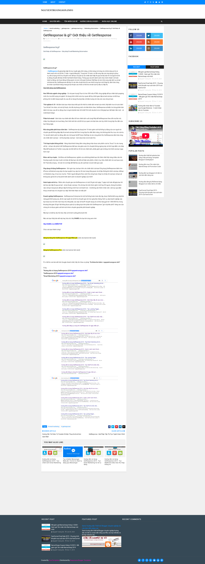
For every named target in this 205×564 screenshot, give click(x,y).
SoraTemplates (54, 560)
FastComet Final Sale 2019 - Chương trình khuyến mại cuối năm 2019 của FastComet (150, 85)
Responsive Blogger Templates (80, 560)
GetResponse (53, 71)
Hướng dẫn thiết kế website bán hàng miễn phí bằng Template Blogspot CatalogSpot (149, 157)
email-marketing (54, 28)
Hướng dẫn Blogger (89, 21)
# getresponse (65, 426)
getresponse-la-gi (76, 28)
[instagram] (150, 2)
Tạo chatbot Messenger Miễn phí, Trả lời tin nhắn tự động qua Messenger (72, 461)
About (53, 2)
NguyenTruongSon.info (57, 10)
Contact (62, 2)
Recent (136, 67)
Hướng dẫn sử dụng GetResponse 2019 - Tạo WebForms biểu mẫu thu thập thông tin (114, 461)
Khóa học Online (109, 21)
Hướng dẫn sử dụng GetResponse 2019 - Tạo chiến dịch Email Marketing (51, 461)
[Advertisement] (84, 493)
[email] (156, 2)
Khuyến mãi (55, 21)
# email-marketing (53, 426)
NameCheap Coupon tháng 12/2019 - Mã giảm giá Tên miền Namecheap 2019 (150, 97)
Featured (154, 67)
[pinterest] (162, 2)
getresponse (65, 28)
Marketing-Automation (91, 28)
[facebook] (148, 2)
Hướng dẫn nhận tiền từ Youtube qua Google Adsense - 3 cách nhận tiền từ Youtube (149, 108)
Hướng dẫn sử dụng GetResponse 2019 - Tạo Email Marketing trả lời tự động (92, 461)
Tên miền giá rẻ (71, 21)
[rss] (153, 2)
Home (45, 2)
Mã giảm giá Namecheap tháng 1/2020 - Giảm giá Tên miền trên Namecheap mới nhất (149, 74)
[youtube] (159, 2)
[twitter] (145, 2)
